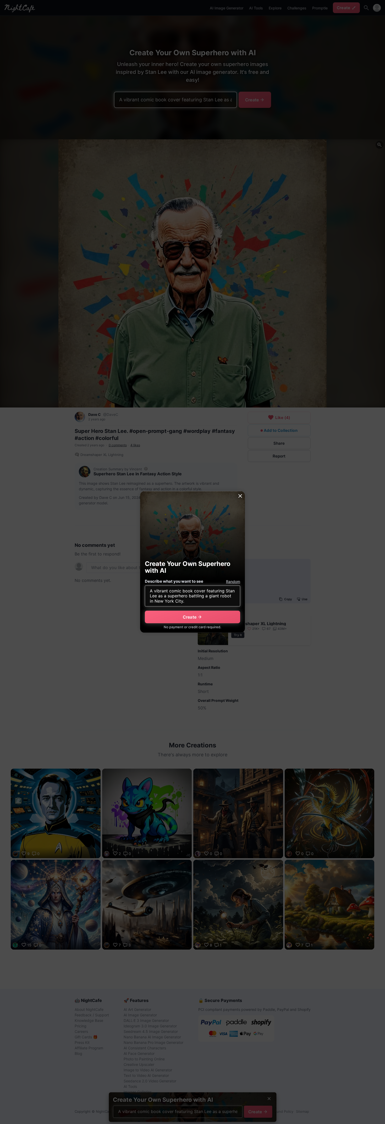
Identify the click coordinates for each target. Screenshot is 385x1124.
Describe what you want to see (174, 581)
